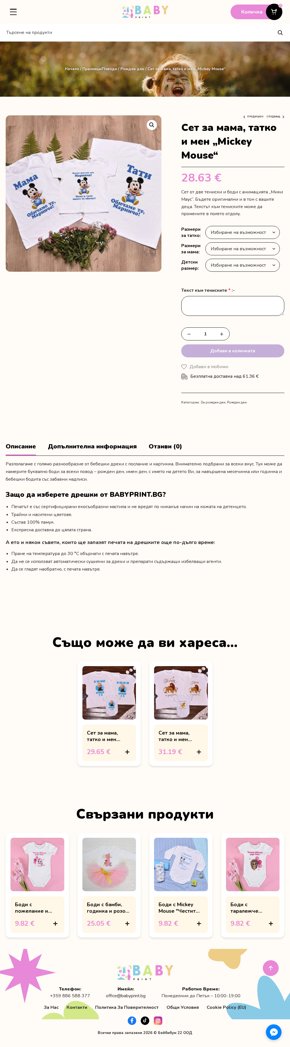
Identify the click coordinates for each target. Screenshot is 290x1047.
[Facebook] (132, 1020)
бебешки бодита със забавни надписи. (47, 479)
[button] (152, 125)
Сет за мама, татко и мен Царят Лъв (174, 739)
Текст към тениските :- (208, 290)
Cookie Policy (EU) (226, 1007)
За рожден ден (213, 402)
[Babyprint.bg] (145, 11)
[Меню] (13, 12)
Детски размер (189, 265)
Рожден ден (132, 69)
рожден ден (110, 472)
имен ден (136, 472)
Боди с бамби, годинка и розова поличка (109, 911)
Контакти (77, 1007)
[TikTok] (145, 1020)
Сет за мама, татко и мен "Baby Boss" (102, 739)
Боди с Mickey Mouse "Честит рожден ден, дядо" (177, 914)
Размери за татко (191, 232)
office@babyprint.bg (126, 996)
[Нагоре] (271, 968)
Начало (72, 69)
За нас (51, 1007)
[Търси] (280, 32)
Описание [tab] (21, 446)
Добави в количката (232, 351)
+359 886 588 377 (70, 996)
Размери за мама (191, 249)
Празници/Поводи (99, 69)
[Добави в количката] (127, 752)
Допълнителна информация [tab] (92, 446)
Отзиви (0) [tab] (165, 446)
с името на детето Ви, (172, 472)
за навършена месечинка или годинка (237, 472)
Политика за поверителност (127, 1007)
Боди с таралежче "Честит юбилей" (252, 911)
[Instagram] (158, 1020)
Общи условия (183, 1007)
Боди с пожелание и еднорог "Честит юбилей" (36, 914)
